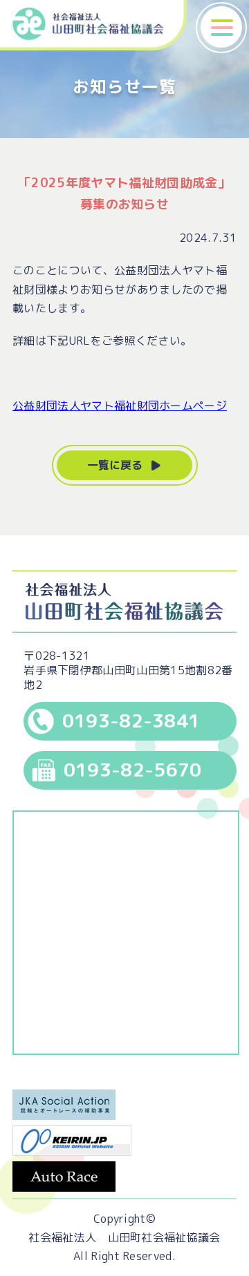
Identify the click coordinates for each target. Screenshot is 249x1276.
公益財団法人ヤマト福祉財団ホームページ (119, 405)
